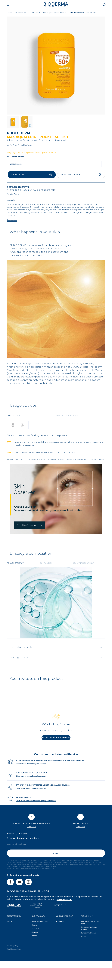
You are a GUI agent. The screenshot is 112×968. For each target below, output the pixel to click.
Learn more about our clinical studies (31, 788)
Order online (17, 175)
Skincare (35, 928)
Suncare (35, 932)
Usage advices (23, 405)
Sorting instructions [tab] (66, 415)
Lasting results (19, 657)
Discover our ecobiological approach (31, 776)
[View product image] (56, 66)
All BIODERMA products (41, 921)
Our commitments (88, 933)
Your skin (60, 921)
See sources (12, 220)
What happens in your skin (35, 232)
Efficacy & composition (31, 553)
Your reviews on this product (36, 678)
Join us (83, 936)
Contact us (31, 826)
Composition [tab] (46, 563)
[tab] (31, 415)
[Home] (56, 4)
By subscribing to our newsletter (23, 838)
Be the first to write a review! (56, 737)
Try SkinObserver (27, 525)
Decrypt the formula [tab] (83, 563)
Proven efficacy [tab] (15, 563)
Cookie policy (12, 946)
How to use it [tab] (13, 415)
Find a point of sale (70, 175)
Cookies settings (13, 949)
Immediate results (21, 647)
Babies (34, 936)
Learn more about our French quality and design (36, 801)
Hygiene (35, 925)
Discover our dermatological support (31, 764)
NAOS (9, 921)
